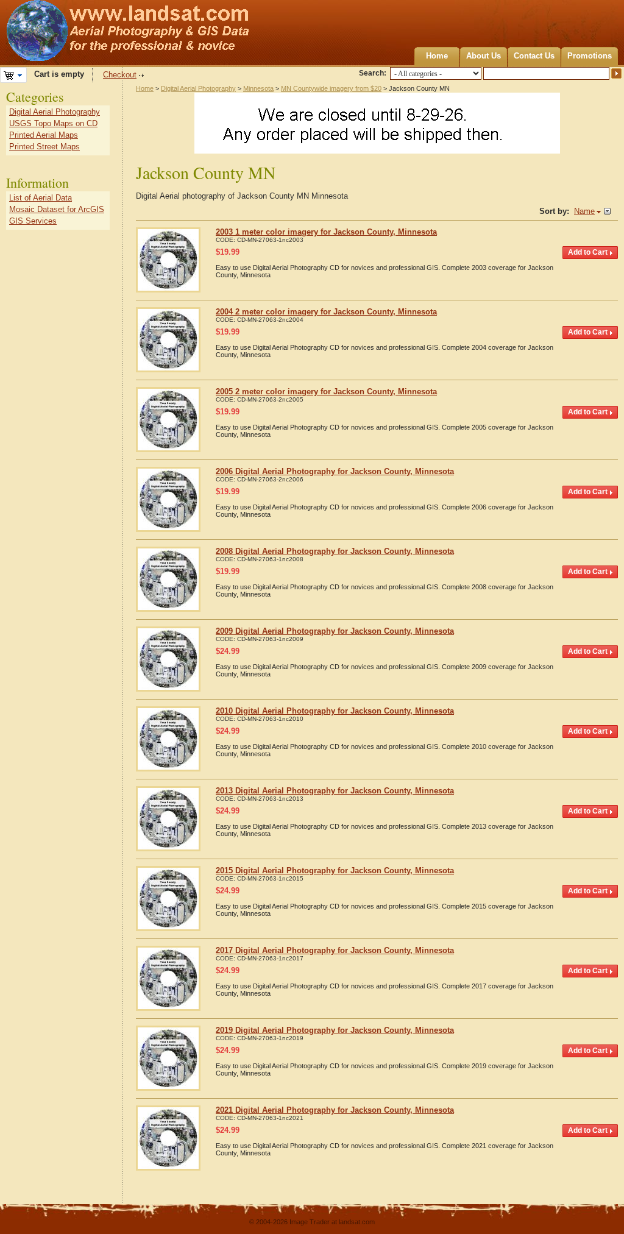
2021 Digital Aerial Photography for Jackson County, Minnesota (335, 1110)
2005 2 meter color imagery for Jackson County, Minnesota (326, 391)
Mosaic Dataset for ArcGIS (56, 209)
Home (437, 55)
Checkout (119, 74)
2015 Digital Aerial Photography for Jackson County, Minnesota (335, 870)
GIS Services (33, 220)
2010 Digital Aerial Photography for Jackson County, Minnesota (335, 710)
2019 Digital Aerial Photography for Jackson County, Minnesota (335, 1030)
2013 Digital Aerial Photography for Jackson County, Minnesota (335, 790)
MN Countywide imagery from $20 (331, 88)
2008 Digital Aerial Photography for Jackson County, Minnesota (335, 551)
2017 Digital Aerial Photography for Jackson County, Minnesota (335, 950)
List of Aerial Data (40, 197)
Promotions (589, 55)
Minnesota (258, 88)
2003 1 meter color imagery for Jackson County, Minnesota (326, 231)
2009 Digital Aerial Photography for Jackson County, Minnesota (335, 631)
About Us (483, 55)
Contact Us (534, 55)
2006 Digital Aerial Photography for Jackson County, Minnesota (335, 471)
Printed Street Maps (44, 146)
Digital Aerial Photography (198, 88)
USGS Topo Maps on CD (53, 123)
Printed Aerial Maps (43, 135)
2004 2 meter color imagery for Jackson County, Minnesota (326, 311)
